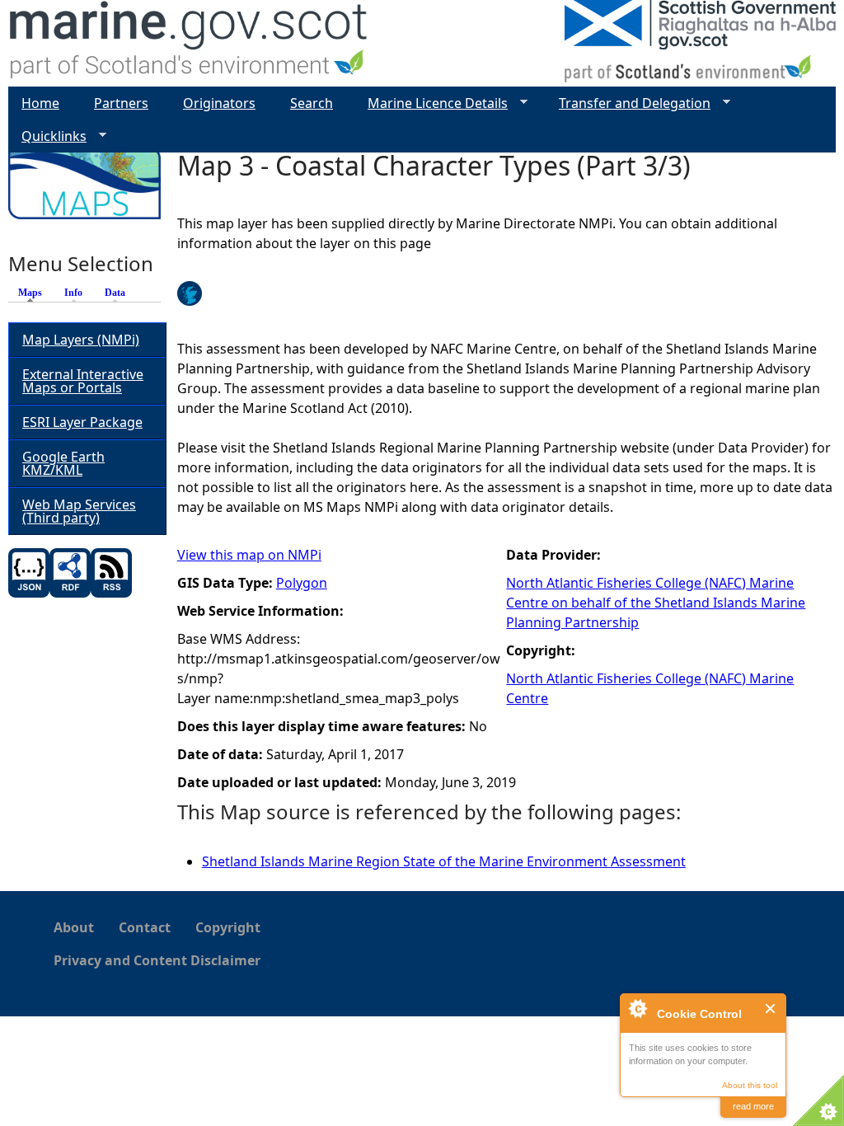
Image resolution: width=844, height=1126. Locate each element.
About (74, 927)
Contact (145, 927)
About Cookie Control (637, 1008)
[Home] (189, 43)
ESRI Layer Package (82, 422)
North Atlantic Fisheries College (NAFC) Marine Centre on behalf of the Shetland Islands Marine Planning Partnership (655, 602)
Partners (121, 103)
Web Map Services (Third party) (79, 511)
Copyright (227, 927)
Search (311, 103)
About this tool (749, 1085)
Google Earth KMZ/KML (63, 463)
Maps (34, 292)
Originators (219, 103)
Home (40, 103)
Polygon (301, 583)
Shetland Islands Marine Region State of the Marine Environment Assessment (444, 861)
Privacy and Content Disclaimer (157, 960)
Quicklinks (47, 136)
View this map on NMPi (249, 555)
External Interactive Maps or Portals (82, 380)
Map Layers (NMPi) (80, 340)
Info (73, 292)
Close (771, 1008)
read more (753, 1106)
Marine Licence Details (431, 103)
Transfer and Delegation (628, 103)
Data (115, 292)
